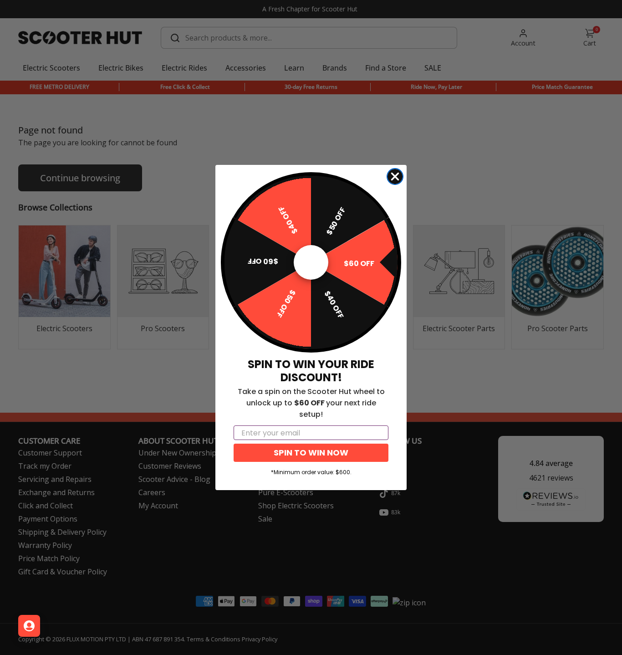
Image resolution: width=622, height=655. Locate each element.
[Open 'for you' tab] (29, 626)
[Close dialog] (395, 176)
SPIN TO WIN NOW (311, 452)
